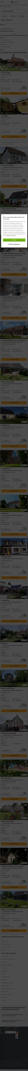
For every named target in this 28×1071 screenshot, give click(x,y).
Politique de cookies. (11, 235)
